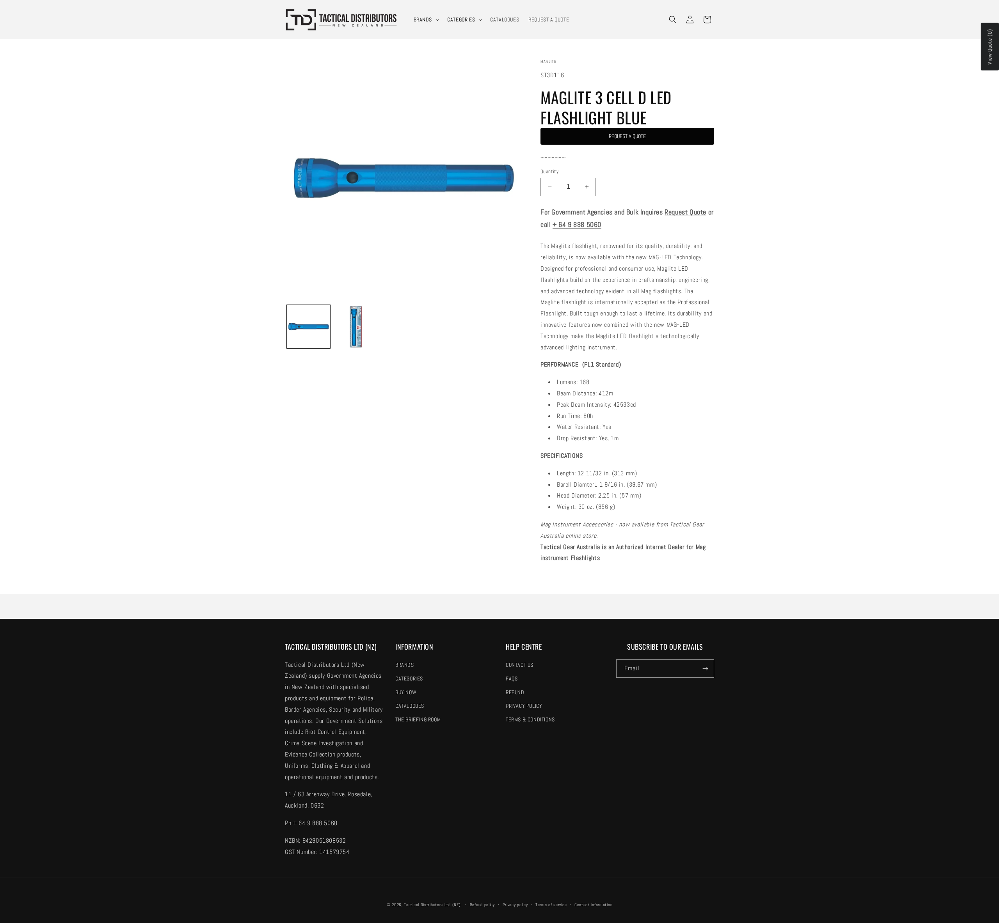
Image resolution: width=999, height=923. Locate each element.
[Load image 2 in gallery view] (355, 326)
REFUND (515, 692)
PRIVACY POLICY (524, 705)
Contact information (593, 904)
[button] (426, 19)
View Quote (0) (989, 47)
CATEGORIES (461, 19)
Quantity (549, 171)
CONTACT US (519, 664)
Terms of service (551, 904)
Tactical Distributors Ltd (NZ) (432, 904)
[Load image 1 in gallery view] (308, 326)
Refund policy (482, 904)
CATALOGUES (409, 705)
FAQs (511, 678)
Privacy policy (515, 904)
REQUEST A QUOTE (627, 136)
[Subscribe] (705, 668)
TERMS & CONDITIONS (530, 719)
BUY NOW (405, 692)
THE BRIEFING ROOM (418, 719)
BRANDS (423, 19)
